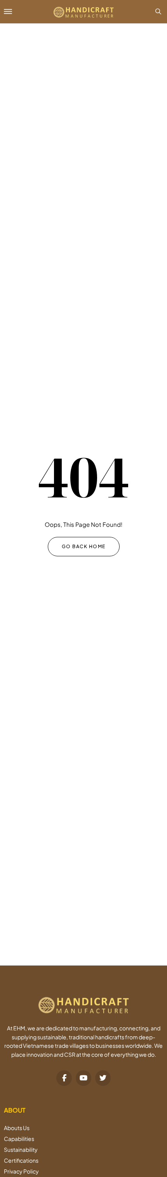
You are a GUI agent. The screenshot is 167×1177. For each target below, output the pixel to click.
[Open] (20, 11)
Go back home (84, 546)
